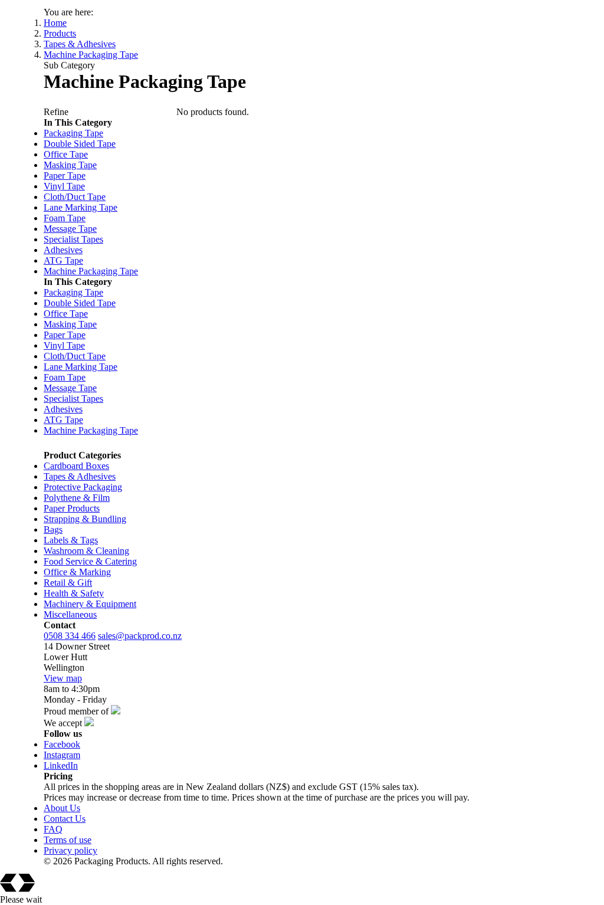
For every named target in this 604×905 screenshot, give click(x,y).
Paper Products (72, 508)
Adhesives (63, 250)
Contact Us (65, 819)
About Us (62, 808)
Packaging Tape (73, 133)
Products (60, 33)
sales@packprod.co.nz (140, 636)
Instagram (62, 755)
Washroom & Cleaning (86, 551)
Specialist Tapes (73, 239)
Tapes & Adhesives (80, 44)
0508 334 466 (70, 636)
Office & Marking (77, 572)
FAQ (53, 829)
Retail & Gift (68, 583)
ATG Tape (63, 260)
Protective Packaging (83, 487)
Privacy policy (70, 850)
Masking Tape (70, 165)
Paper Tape (65, 175)
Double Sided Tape (80, 144)
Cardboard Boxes (76, 466)
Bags (53, 529)
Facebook (62, 744)
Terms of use (67, 840)
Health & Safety (74, 593)
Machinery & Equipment (90, 604)
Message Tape (70, 229)
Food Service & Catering (90, 561)
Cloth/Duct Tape (75, 197)
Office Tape (66, 154)
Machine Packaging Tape (91, 55)
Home (55, 23)
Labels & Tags (71, 540)
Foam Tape (65, 218)
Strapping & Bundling (85, 519)
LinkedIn (61, 765)
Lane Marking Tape (80, 207)
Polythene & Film (77, 498)
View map (63, 678)
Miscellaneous (70, 614)
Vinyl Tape (64, 186)
